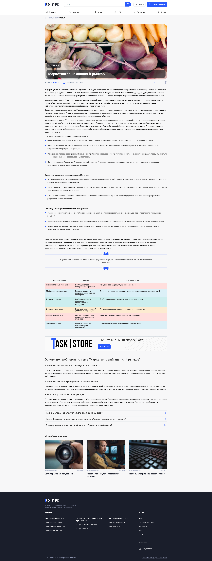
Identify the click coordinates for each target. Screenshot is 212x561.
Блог (141, 519)
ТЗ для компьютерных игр (55, 527)
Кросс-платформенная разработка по (147, 474)
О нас (141, 534)
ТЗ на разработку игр (54, 519)
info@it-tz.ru (147, 549)
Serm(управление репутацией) (59, 474)
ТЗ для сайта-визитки (116, 523)
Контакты (143, 527)
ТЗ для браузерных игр (54, 523)
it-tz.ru (56, 82)
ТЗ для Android (82, 529)
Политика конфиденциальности (154, 558)
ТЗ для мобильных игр (53, 530)
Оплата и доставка (146, 523)
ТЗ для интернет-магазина (86, 525)
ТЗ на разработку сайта (118, 519)
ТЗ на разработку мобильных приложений (89, 520)
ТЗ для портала (114, 527)
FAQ (141, 530)
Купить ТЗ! (104, 347)
